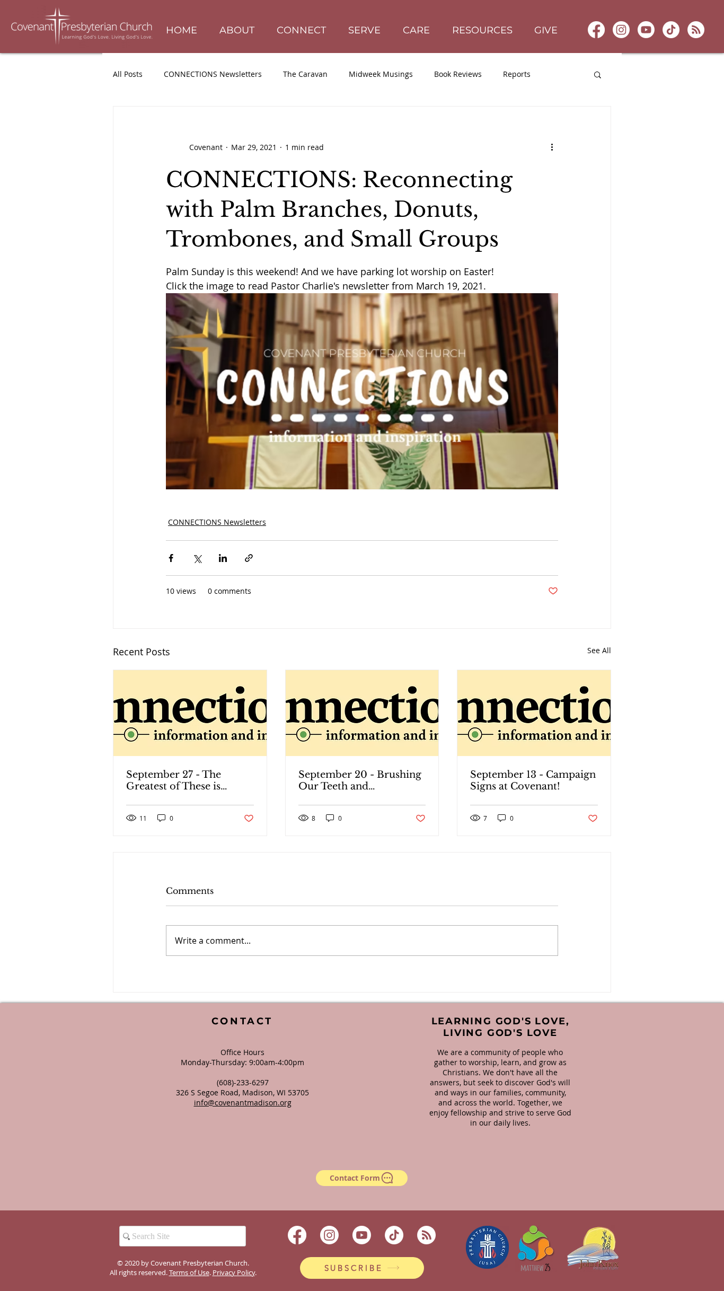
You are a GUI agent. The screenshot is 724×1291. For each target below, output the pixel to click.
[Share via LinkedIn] (223, 558)
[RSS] (695, 29)
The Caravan (305, 74)
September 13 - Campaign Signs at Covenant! (533, 780)
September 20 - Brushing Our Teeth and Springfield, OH (359, 780)
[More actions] (551, 146)
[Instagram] (621, 29)
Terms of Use (189, 1272)
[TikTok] (671, 29)
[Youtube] (646, 29)
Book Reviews (458, 74)
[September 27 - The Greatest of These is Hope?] (190, 713)
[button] (237, 30)
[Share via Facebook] (171, 558)
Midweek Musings (381, 74)
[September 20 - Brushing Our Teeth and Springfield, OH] (362, 713)
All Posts (128, 74)
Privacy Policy (234, 1272)
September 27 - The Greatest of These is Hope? (173, 780)
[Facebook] (596, 29)
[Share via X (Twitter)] (197, 558)
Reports (517, 74)
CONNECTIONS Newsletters (213, 74)
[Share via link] (249, 558)
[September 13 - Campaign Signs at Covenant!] (534, 713)
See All (599, 650)
